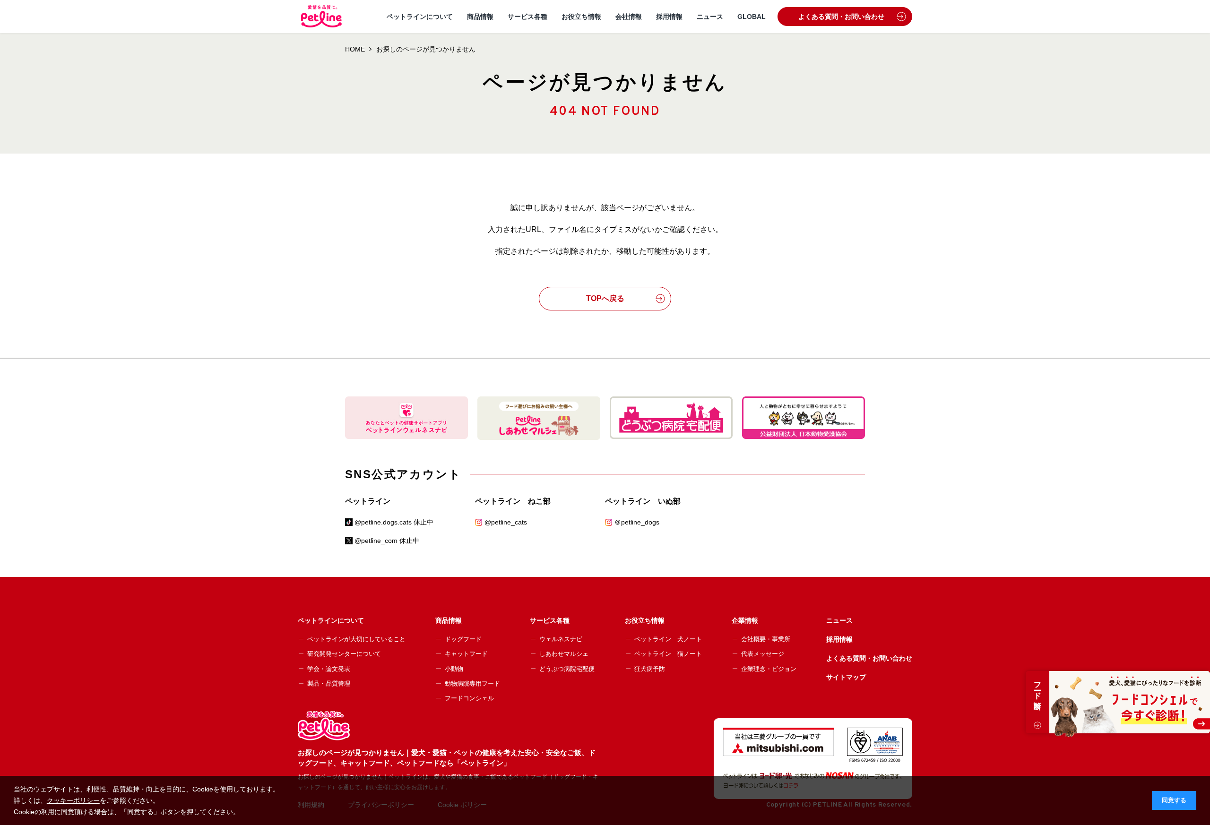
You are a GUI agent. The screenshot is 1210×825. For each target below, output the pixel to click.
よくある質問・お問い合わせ (841, 16)
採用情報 (669, 16)
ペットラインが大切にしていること (356, 639)
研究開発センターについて (344, 653)
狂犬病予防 (649, 668)
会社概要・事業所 (765, 639)
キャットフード (466, 653)
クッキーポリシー (73, 800)
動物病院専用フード (472, 683)
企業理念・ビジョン (768, 668)
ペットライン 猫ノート (668, 653)
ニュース (710, 16)
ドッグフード (463, 639)
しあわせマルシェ (563, 653)
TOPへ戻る (605, 298)
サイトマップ (846, 677)
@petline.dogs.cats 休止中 (393, 522)
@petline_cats (505, 522)
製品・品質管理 (328, 683)
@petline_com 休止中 (386, 540)
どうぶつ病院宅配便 (567, 668)
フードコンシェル (469, 698)
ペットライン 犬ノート (668, 639)
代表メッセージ (762, 653)
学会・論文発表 (328, 668)
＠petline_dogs (636, 522)
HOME (355, 49)
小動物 (454, 668)
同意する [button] (1174, 800)
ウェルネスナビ (560, 639)
